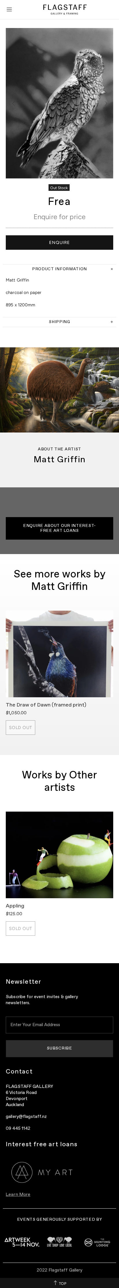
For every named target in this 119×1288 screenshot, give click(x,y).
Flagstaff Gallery (65, 9)
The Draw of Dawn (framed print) (46, 705)
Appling (15, 906)
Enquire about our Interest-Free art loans (59, 528)
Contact (19, 1072)
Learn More (18, 1194)
